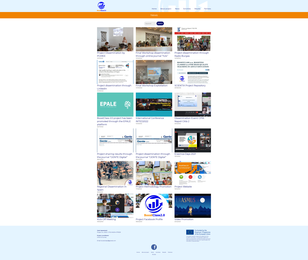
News (152, 252)
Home (138, 252)
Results (164, 252)
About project (145, 252)
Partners (170, 252)
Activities (158, 252)
